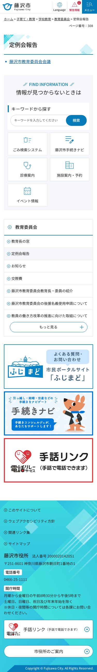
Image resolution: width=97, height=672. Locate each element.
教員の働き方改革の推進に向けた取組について (49, 315)
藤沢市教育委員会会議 (30, 61)
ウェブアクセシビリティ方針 (31, 521)
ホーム (8, 19)
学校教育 (45, 19)
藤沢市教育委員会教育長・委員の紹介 (42, 290)
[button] (59, 7)
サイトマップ (19, 543)
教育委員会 (62, 19)
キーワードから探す (31, 109)
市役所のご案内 (48, 651)
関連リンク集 (19, 532)
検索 (76, 120)
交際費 (16, 278)
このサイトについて (24, 510)
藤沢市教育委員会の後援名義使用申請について (49, 303)
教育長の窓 (20, 241)
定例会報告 (20, 253)
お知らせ (18, 265)
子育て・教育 (26, 19)
